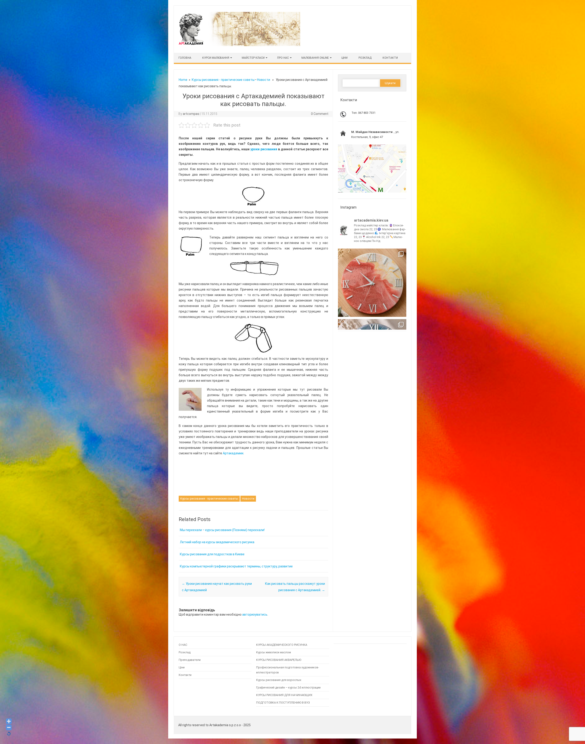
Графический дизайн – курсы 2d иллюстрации (288, 687)
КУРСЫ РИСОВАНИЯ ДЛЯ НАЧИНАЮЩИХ (284, 695)
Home (183, 80)
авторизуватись (254, 614)
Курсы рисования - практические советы (223, 80)
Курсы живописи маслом (273, 652)
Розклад (365, 57)
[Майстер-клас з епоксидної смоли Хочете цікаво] (372, 283)
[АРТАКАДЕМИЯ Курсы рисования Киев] (239, 45)
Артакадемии (233, 453)
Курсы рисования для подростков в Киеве (212, 554)
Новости (263, 80)
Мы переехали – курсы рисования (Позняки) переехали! (222, 530)
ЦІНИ (344, 57)
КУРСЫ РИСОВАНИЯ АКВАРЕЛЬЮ (278, 660)
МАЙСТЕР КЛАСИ (253, 57)
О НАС (183, 644)
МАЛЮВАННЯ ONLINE (315, 57)
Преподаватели (190, 660)
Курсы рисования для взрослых (278, 680)
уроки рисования (263, 149)
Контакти (390, 57)
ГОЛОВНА (184, 57)
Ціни (182, 667)
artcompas (191, 114)
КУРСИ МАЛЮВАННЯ (215, 57)
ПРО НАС (283, 57)
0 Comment (319, 114)
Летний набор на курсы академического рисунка (217, 542)
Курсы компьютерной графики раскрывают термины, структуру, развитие (236, 566)
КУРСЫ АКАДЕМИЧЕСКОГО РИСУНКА (281, 644)
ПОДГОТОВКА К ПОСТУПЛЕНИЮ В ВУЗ (283, 702)
